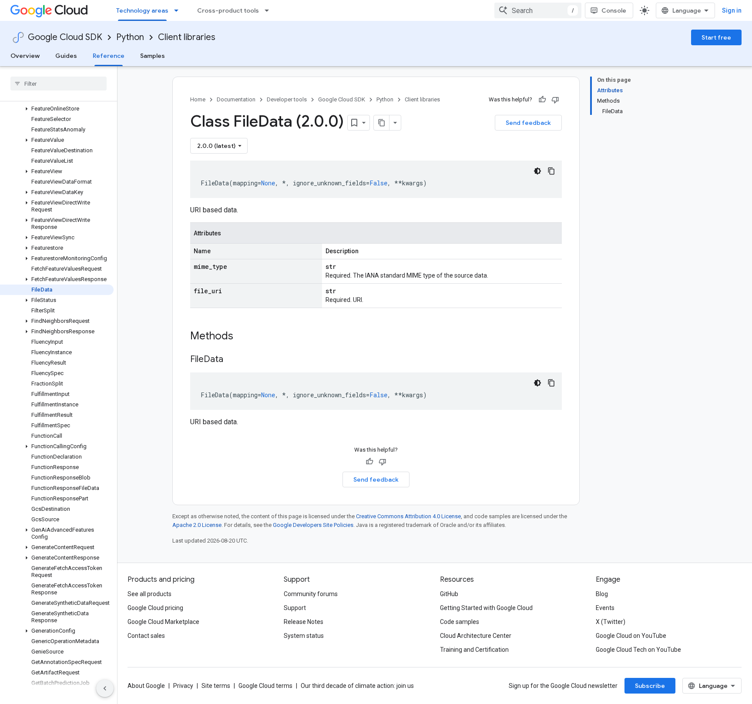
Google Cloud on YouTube (631, 635)
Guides (66, 56)
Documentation (236, 99)
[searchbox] (58, 84)
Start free (716, 37)
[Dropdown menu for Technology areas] (178, 10)
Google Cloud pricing (155, 607)
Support (295, 607)
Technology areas (142, 10)
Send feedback (528, 123)
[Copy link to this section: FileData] (232, 360)
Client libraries (186, 37)
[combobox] (537, 10)
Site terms (215, 685)
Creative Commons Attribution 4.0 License (408, 516)
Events (605, 607)
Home (197, 99)
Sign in (732, 10)
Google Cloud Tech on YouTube (638, 649)
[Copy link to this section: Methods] (244, 337)
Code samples (459, 621)
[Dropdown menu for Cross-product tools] (269, 10)
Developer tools (287, 99)
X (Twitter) (610, 621)
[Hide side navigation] (105, 688)
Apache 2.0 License (197, 525)
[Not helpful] (555, 99)
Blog (602, 593)
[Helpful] (542, 99)
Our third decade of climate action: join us (357, 685)
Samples (152, 56)
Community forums (311, 593)
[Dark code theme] (537, 171)
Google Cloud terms (265, 685)
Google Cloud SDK (65, 37)
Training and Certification (474, 649)
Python (130, 37)
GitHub (449, 593)
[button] (57, 109)
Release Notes (303, 621)
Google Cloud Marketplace (163, 621)
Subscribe (650, 686)
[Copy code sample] (551, 171)
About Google (146, 685)
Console (613, 10)
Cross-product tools (228, 10)
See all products (149, 593)
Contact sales (146, 635)
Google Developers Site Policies (313, 525)
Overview (25, 56)
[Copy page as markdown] (381, 122)
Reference (108, 56)
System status (304, 635)
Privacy (183, 685)
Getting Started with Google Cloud (486, 607)
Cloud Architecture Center (475, 635)
